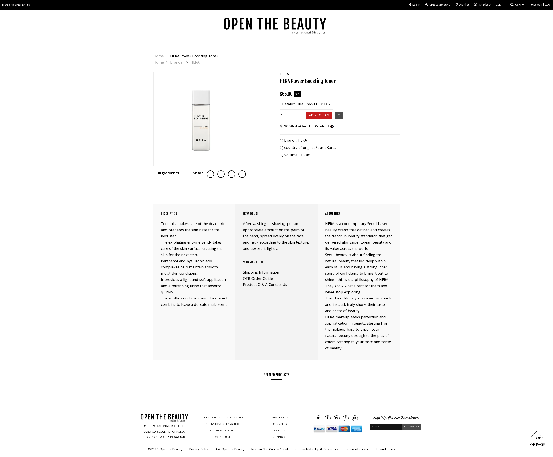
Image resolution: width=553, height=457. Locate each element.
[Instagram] (355, 418)
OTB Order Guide (258, 279)
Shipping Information (261, 273)
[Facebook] (328, 418)
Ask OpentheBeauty (230, 449)
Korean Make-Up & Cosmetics (316, 449)
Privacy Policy (279, 418)
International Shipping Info (222, 424)
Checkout (485, 5)
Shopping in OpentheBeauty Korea (222, 418)
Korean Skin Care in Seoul (269, 449)
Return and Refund (222, 431)
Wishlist (464, 5)
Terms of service (357, 449)
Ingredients (168, 173)
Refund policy (385, 449)
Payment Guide (221, 437)
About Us (279, 431)
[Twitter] (318, 418)
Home (158, 57)
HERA (195, 63)
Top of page (537, 442)
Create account (439, 5)
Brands (176, 63)
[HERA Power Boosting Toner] (200, 119)
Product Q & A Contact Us (265, 285)
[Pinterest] (337, 418)
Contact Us (280, 424)
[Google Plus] (346, 418)
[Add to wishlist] (339, 115)
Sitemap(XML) (280, 437)
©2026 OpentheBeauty (165, 449)
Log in (416, 5)
